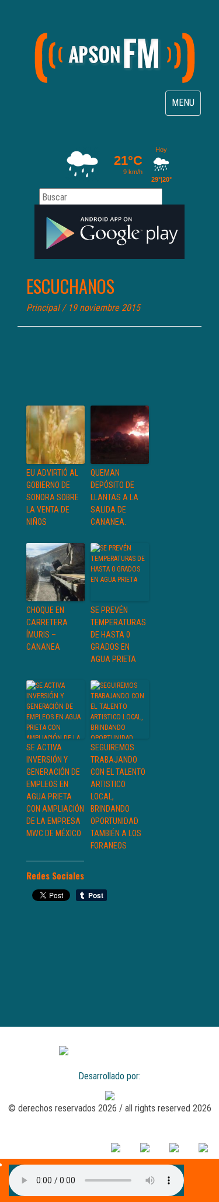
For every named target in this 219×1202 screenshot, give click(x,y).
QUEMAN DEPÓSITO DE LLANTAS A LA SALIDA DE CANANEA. (114, 497)
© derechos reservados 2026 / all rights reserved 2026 (109, 1108)
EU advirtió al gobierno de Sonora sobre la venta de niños (52, 497)
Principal (43, 307)
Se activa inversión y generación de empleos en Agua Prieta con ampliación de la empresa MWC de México (55, 790)
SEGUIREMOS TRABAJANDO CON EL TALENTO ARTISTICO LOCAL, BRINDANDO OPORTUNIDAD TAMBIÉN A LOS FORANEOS (118, 796)
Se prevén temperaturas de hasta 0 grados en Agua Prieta (118, 634)
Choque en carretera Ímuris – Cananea (47, 628)
